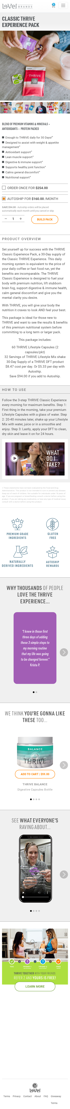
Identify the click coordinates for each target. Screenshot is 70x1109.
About (37, 1096)
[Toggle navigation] (63, 5)
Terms (6, 1096)
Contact (27, 1096)
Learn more (35, 986)
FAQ (46, 1096)
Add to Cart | (35, 774)
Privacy (17, 1096)
